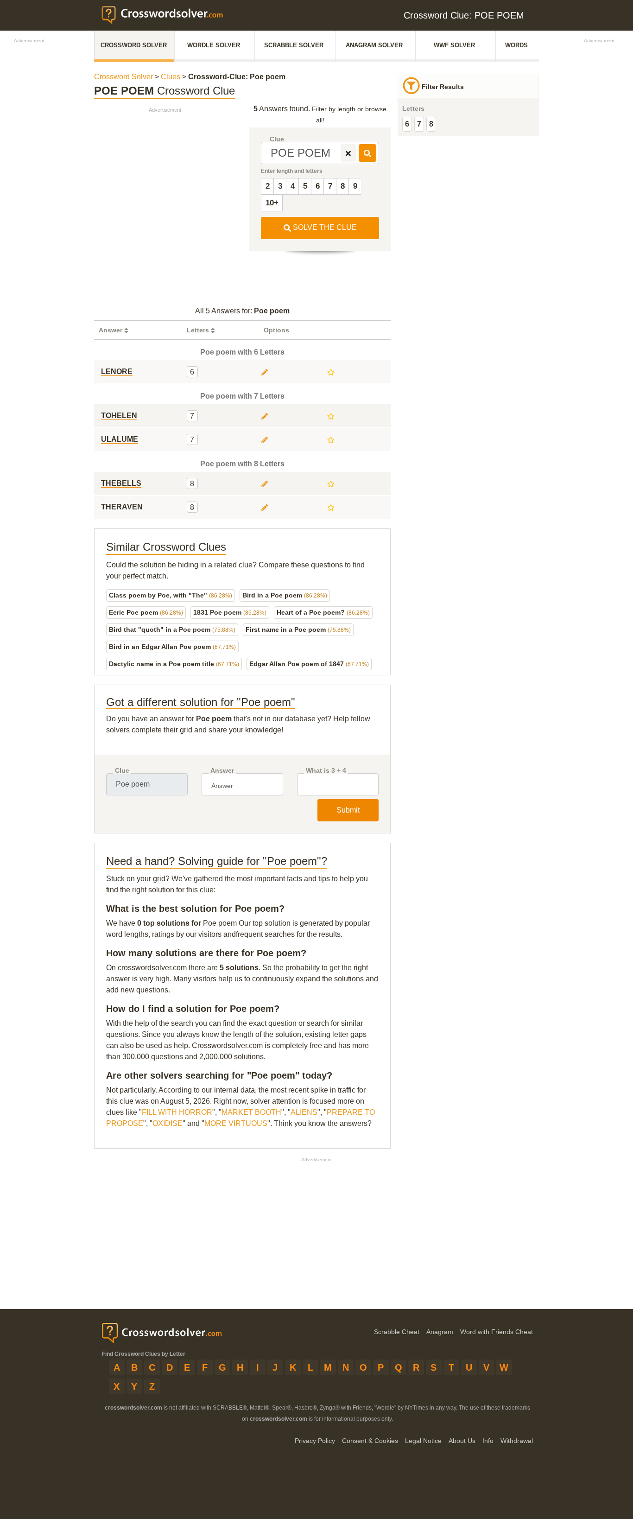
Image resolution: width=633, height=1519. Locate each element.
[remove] (348, 153)
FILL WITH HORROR (177, 1112)
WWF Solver (454, 45)
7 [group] (419, 124)
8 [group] (431, 124)
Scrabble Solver (293, 45)
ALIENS (304, 1112)
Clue (277, 139)
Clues (170, 77)
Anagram (439, 1331)
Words (516, 45)
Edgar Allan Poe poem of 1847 (309, 663)
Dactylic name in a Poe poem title (174, 663)
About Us (462, 1440)
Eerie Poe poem (146, 612)
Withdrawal (516, 1440)
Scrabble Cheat (396, 1331)
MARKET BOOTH (251, 1112)
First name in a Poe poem (298, 629)
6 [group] (407, 124)
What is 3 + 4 (326, 771)
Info (488, 1440)
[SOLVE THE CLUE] (367, 153)
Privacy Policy (315, 1440)
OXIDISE (167, 1123)
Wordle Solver (213, 45)
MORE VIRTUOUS (235, 1123)
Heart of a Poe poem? (323, 612)
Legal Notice (423, 1440)
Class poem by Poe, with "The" (170, 595)
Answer (222, 771)
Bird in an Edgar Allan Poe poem (172, 646)
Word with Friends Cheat (496, 1331)
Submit (348, 810)
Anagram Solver (374, 45)
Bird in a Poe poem (284, 595)
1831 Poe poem (229, 612)
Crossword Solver (134, 45)
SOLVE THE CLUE (324, 227)
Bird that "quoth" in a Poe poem (172, 629)
